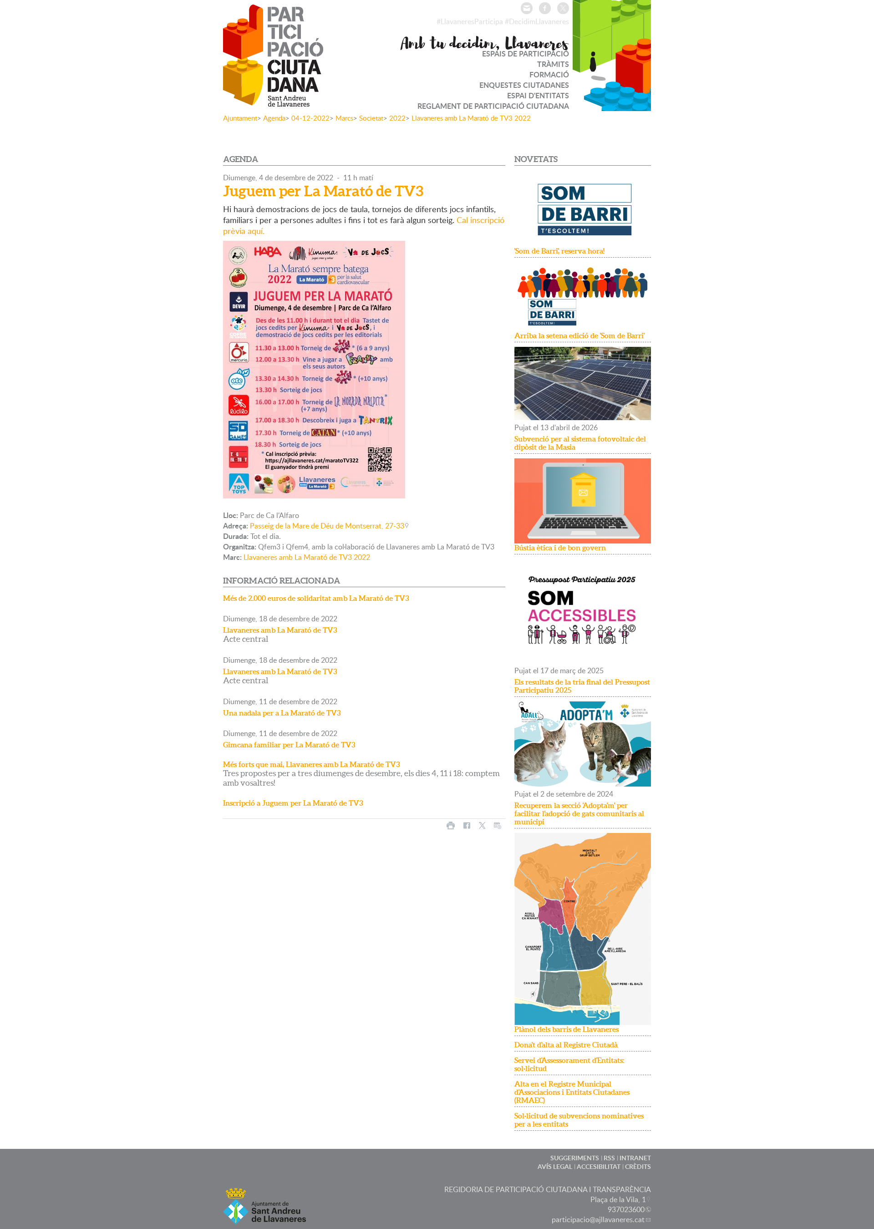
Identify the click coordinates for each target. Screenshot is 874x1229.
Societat (371, 117)
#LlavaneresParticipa (470, 21)
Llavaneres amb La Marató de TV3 (280, 630)
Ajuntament (240, 117)
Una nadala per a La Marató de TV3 (282, 713)
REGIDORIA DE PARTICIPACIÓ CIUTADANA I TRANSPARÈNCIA (547, 1189)
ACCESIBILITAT (598, 1166)
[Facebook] (545, 8)
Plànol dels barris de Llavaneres (566, 1029)
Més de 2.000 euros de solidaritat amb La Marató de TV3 (316, 598)
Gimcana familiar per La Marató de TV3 (289, 745)
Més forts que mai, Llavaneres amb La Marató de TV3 (311, 764)
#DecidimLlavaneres (537, 21)
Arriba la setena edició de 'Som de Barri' (579, 335)
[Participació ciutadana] (273, 101)
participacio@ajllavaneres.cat (598, 1219)
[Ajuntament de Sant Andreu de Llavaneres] (264, 1219)
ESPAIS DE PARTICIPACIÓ (525, 53)
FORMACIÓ (549, 74)
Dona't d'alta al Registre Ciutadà (566, 1045)
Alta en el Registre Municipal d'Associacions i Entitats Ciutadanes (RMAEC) (572, 1092)
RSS (609, 1157)
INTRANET (635, 1157)
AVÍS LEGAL (555, 1166)
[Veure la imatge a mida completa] (314, 369)
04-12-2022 (310, 117)
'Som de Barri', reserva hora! (559, 251)
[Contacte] (527, 8)
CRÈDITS (638, 1166)
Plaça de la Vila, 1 (618, 1199)
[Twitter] (563, 8)
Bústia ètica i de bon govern (560, 547)
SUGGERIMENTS (574, 1157)
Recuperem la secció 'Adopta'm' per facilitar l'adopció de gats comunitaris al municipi (579, 813)
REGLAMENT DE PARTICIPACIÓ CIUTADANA (493, 106)
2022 (397, 117)
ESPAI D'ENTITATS (538, 95)
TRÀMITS (553, 64)
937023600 (626, 1209)
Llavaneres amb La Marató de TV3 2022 (471, 117)
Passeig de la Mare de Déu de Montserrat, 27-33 (327, 526)
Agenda (274, 117)
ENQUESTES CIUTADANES (524, 85)
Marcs (344, 117)
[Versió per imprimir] (450, 825)
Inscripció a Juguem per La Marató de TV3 (293, 803)
